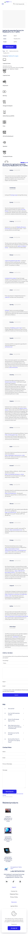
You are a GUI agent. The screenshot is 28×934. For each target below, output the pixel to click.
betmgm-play (14, 195)
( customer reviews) (8, 796)
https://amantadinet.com (16, 529)
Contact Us (14, 891)
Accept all (14, 928)
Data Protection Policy (18, 921)
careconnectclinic (13, 367)
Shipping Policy (14, 894)
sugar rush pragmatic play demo (12, 260)
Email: (4, 757)
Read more (14, 924)
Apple (16, 56)
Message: (5, 770)
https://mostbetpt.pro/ (10, 493)
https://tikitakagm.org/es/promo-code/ (15, 455)
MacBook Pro (6, 53)
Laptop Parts (14, 906)
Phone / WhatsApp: (7, 764)
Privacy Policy (14, 897)
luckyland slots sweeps (10, 278)
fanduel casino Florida (10, 382)
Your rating (6, 660)
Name (4, 681)
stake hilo (7, 297)
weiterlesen (16, 636)
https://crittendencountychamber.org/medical (16, 616)
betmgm (7, 310)
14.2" (7, 51)
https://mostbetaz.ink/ (10, 512)
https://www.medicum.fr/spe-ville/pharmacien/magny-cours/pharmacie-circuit (15, 550)
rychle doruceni (8, 346)
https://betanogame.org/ (11, 434)
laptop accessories (13, 51)
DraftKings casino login (16, 327)
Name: (4, 751)
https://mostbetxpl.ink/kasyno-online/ (14, 474)
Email (4, 686)
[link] (14, 708)
